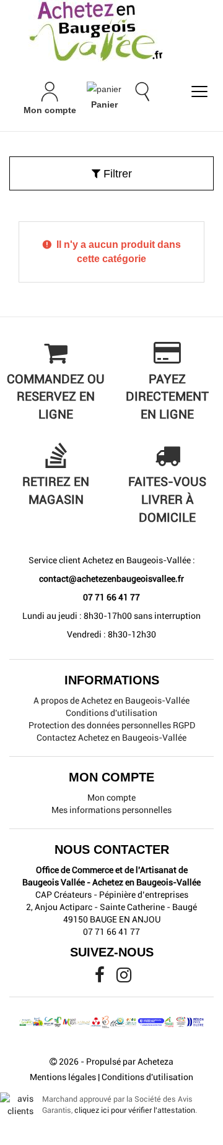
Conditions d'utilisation (111, 713)
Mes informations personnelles (111, 810)
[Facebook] (101, 978)
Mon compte (111, 797)
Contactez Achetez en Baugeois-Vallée (111, 738)
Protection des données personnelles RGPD (111, 725)
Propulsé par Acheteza (129, 1061)
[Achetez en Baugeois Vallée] (111, 31)
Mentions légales (63, 1077)
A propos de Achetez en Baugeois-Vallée (111, 700)
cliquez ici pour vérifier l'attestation (134, 1110)
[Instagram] (124, 978)
